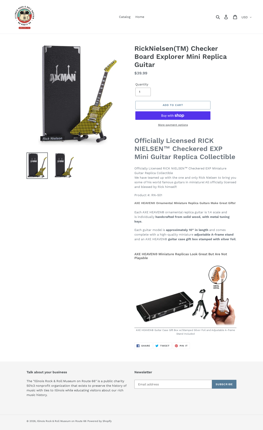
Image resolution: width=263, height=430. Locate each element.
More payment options (173, 124)
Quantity (141, 84)
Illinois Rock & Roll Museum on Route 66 (61, 421)
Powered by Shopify (99, 421)
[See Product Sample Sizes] (185, 326)
